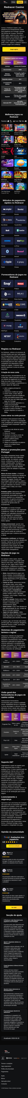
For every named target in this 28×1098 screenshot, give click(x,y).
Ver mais (14, 907)
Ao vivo (11, 121)
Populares (4, 121)
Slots (23, 121)
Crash (16, 121)
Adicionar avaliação (14, 846)
